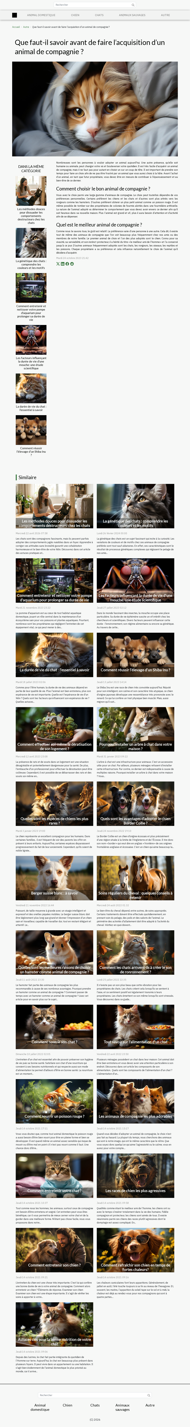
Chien (75, 15)
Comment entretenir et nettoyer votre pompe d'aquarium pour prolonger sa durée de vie (31, 312)
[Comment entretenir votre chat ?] (54, 1175)
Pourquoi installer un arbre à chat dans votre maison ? (135, 746)
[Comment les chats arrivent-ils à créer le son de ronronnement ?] (135, 952)
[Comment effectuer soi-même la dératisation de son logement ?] (54, 728)
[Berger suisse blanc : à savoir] (54, 877)
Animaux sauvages (132, 15)
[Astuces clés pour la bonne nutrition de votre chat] (54, 1324)
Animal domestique (41, 15)
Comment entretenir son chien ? (54, 1265)
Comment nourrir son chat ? (54, 1042)
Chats (99, 15)
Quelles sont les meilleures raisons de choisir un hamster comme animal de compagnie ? (54, 969)
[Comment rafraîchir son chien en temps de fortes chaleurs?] (135, 1249)
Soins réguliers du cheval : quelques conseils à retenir (135, 895)
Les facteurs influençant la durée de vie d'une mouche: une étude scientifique (31, 363)
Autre (165, 15)
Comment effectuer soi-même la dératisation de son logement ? (54, 746)
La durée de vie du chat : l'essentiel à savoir (31, 408)
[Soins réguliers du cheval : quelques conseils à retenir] (135, 877)
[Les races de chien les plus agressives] (135, 1175)
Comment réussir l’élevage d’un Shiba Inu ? (31, 451)
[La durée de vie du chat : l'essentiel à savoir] (31, 388)
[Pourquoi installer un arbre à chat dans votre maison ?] (135, 728)
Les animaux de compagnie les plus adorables (135, 1116)
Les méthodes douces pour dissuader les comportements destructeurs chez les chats (31, 215)
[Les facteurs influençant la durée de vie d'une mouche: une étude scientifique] (31, 339)
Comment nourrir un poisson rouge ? (54, 1116)
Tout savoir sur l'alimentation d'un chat (135, 1042)
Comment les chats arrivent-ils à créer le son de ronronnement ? (135, 969)
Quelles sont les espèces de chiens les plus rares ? (54, 820)
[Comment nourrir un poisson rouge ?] (54, 1100)
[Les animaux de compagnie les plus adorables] (135, 1100)
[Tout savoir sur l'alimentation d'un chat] (135, 1026)
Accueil (16, 26)
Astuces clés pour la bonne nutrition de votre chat (54, 1341)
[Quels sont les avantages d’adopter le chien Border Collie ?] (135, 803)
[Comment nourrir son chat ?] (54, 1026)
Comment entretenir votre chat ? (54, 1190)
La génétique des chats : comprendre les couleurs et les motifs (31, 264)
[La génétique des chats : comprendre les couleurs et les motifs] (31, 242)
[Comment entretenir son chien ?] (54, 1249)
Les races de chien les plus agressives (136, 1190)
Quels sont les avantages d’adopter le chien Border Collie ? (135, 820)
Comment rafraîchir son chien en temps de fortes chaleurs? (135, 1267)
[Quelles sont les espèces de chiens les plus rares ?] (54, 803)
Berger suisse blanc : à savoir (54, 893)
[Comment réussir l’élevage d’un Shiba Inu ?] (31, 429)
